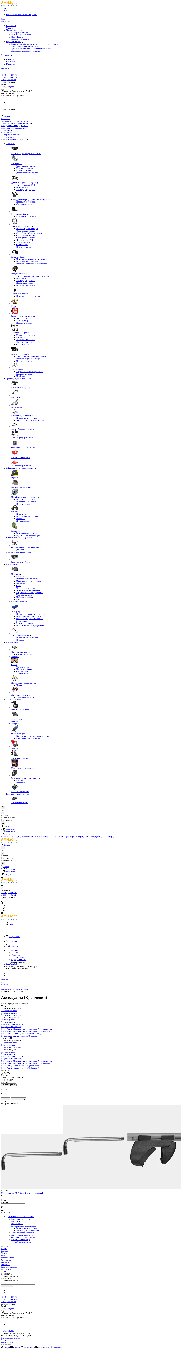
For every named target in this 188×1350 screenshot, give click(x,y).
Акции (4, 1248)
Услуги (4, 1253)
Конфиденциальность (10, 1338)
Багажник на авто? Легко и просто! (21, 15)
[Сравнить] (2, 1210)
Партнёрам (11, 25)
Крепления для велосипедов (23, 1226)
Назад (15, 953)
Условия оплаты (8, 1258)
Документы (6, 1269)
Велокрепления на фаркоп (27, 1228)
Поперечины (17, 1223)
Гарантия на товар (14, 42)
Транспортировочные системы (21, 1217)
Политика (10, 64)
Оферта (4, 1271)
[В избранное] (2, 1207)
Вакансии (10, 62)
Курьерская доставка (20, 32)
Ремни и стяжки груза (20, 1240)
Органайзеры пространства (23, 1237)
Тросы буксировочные (21, 1242)
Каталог (4, 1246)
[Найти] (3, 823)
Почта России (17, 37)
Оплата (9, 28)
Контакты (5, 1262)
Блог (3, 1255)
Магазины (5, 1265)
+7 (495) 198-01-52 (9, 75)
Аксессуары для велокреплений (30, 1230)
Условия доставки (14, 30)
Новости (10, 59)
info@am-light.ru (8, 86)
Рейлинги (15, 1221)
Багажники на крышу (20, 1219)
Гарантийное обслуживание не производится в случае (35, 44)
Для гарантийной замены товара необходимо (31, 48)
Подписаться (7, 1286)
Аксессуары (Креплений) (22, 1235)
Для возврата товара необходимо (25, 51)
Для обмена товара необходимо (24, 46)
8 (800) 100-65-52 (8, 80)
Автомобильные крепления (23, 1233)
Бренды (4, 1251)
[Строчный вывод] (3, 1101)
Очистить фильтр (18, 1099)
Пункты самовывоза (20, 39)
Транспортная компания (21, 35)
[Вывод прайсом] (5, 1101)
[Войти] (2, 903)
